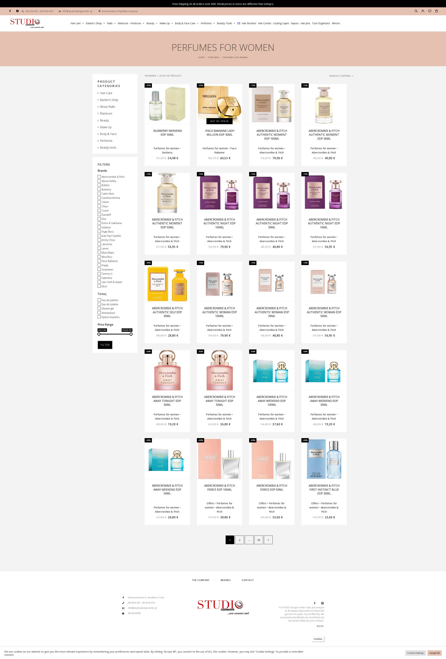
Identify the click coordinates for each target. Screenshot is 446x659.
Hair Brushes (249, 23)
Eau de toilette (110, 304)
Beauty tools (108, 147)
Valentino (107, 277)
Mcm (104, 286)
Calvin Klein (108, 193)
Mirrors (336, 23)
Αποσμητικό (108, 312)
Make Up (165, 23)
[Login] (423, 11)
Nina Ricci (107, 256)
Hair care (76, 23)
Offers (210, 503)
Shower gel (108, 308)
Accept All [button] (435, 652)
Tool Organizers (321, 23)
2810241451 (32, 11)
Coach (105, 210)
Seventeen (107, 269)
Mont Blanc (108, 252)
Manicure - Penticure (129, 23)
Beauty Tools (224, 23)
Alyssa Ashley (109, 181)
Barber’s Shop (109, 100)
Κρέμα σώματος (111, 317)
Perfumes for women (166, 148)
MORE (320, 626)
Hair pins (305, 23)
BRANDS (226, 580)
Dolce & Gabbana (112, 223)
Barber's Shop (94, 23)
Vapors (295, 23)
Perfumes (206, 23)
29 (258, 540)
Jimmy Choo (108, 240)
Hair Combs (264, 23)
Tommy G (107, 273)
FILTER (105, 345)
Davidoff (106, 214)
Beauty (150, 23)
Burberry (106, 189)
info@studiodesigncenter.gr (77, 11)
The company (201, 580)
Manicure (106, 113)
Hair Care (106, 93)
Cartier (105, 202)
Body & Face (108, 134)
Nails (110, 23)
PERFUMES (213, 57)
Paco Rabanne (110, 261)
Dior (104, 219)
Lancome (107, 244)
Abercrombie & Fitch (113, 176)
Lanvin (105, 248)
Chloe (105, 206)
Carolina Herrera (111, 197)
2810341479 (46, 11)
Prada (105, 265)
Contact (248, 580)
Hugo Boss (108, 231)
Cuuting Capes (281, 23)
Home (201, 57)
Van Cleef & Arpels (112, 282)
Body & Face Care (185, 23)
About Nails (107, 107)
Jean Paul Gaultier (111, 235)
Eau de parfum (110, 300)
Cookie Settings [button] (415, 652)
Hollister (106, 227)
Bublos (105, 185)
